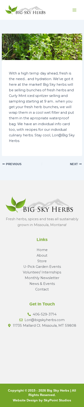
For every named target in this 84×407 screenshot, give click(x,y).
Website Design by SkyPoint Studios (42, 400)
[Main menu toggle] (74, 10)
